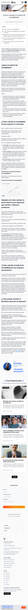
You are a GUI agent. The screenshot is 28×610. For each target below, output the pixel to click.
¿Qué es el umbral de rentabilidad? (11, 29)
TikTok (7, 580)
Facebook (8, 578)
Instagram (8, 574)
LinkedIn (7, 572)
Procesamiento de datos (9, 563)
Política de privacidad (8, 561)
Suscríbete (7, 593)
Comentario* (5, 499)
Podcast (7, 584)
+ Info (23, 607)
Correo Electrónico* (7, 494)
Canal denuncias (7, 567)
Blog (7, 582)
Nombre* (5, 489)
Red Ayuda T (7, 528)
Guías (5, 530)
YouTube (8, 576)
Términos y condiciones (9, 559)
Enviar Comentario (14, 507)
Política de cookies (8, 565)
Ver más (14, 476)
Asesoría (6, 525)
